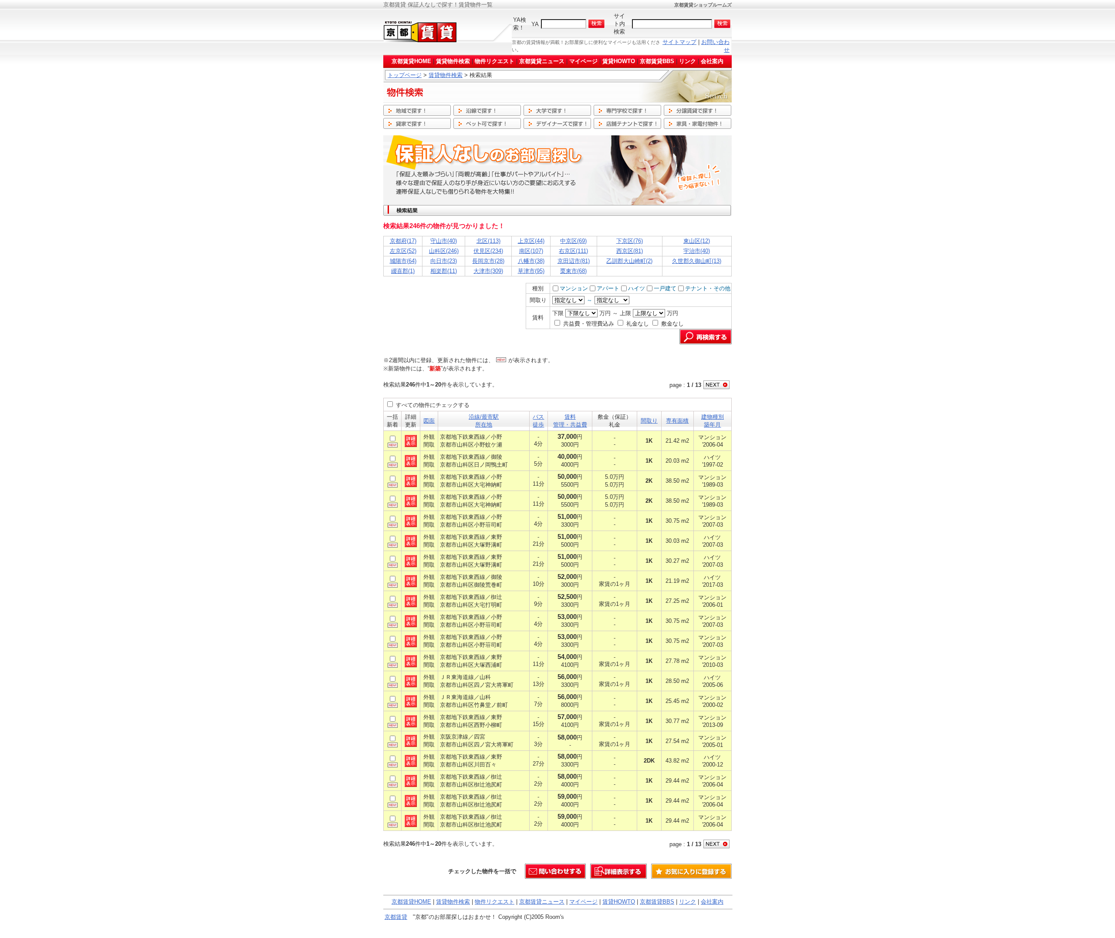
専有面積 (677, 420)
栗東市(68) (573, 271)
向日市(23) (443, 261)
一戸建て (665, 288)
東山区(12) (696, 241)
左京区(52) (403, 251)
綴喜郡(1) (403, 271)
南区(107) (531, 251)
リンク (687, 61)
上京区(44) (531, 241)
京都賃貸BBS (657, 61)
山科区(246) (444, 251)
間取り (649, 420)
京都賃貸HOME (411, 61)
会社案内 (712, 61)
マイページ (583, 61)
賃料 (570, 417)
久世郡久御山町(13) (696, 261)
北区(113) (488, 241)
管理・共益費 (570, 424)
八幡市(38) (531, 261)
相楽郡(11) (443, 271)
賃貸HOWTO (618, 61)
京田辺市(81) (574, 261)
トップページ (405, 75)
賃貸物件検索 (453, 61)
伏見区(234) (488, 251)
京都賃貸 (396, 917)
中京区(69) (573, 241)
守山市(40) (443, 241)
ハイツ (636, 288)
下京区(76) (629, 241)
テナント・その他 (707, 288)
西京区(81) (629, 251)
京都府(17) (403, 241)
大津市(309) (488, 271)
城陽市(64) (403, 261)
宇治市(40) (696, 251)
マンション (574, 288)
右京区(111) (573, 251)
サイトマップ (679, 42)
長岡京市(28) (488, 261)
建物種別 (712, 417)
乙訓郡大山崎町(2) (629, 261)
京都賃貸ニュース (541, 61)
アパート (608, 288)
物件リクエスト (494, 61)
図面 (429, 420)
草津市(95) (531, 271)
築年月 (712, 424)
